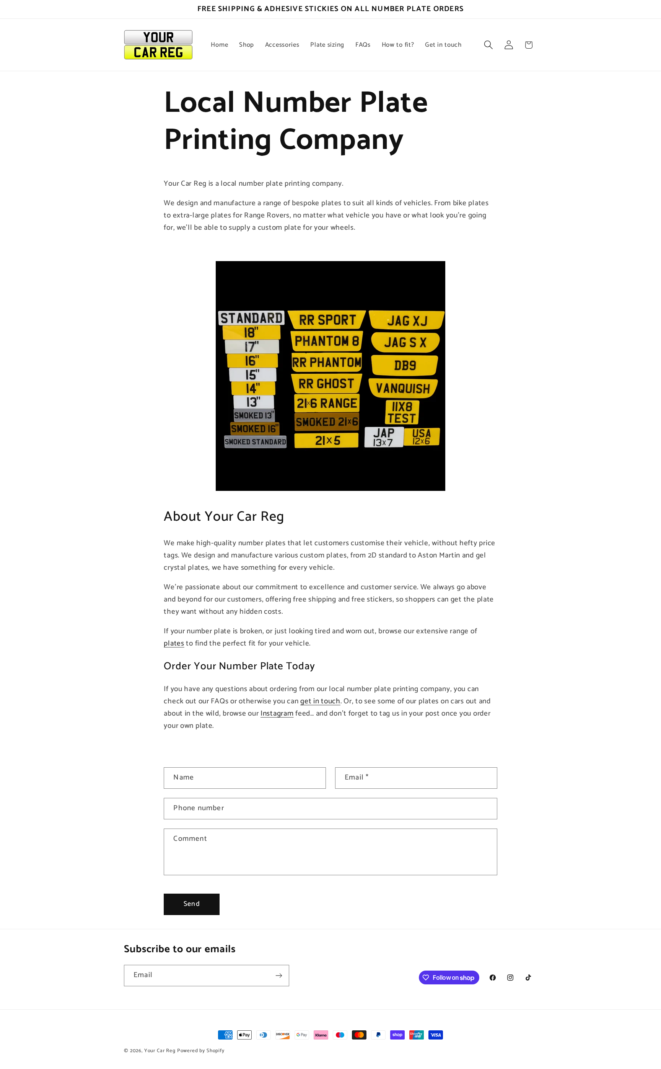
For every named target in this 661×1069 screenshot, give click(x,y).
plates (174, 643)
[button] (488, 45)
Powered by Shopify (201, 1050)
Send (192, 904)
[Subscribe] (279, 975)
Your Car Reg (160, 1050)
